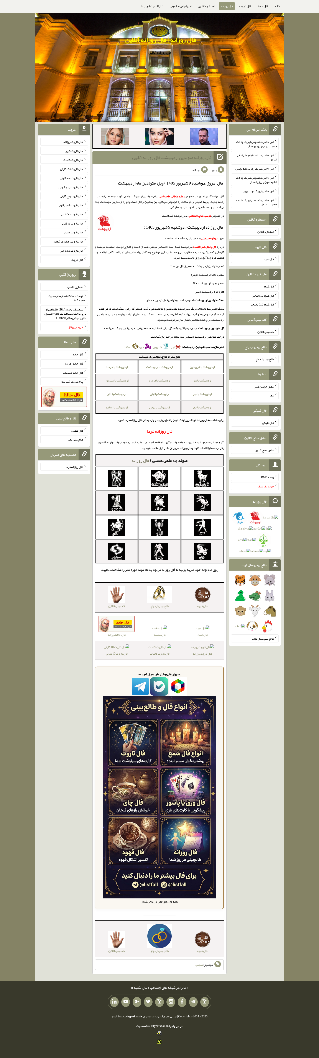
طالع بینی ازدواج (264, 359)
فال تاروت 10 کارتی (117, 653)
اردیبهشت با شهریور (116, 380)
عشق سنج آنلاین (264, 450)
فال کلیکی (268, 423)
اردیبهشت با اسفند (117, 407)
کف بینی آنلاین (265, 332)
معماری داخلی (75, 287)
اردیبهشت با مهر (202, 394)
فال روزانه (227, 6)
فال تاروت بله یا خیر (71, 251)
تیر (172, 347)
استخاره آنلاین (206, 6)
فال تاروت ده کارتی (72, 223)
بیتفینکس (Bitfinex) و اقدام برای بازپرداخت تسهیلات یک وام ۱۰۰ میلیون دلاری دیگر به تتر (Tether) (65, 313)
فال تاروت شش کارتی (70, 205)
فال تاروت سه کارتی (71, 178)
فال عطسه (160, 635)
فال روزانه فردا (74, 467)
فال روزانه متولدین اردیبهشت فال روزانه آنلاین (171, 157)
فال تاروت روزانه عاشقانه (68, 241)
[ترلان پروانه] (159, 137)
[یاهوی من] (204, 1002)
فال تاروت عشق (73, 232)
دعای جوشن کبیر (264, 386)
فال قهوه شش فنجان (262, 304)
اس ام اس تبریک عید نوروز (258, 191)
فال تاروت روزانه (202, 653)
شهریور (157, 347)
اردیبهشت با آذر (116, 394)
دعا (272, 395)
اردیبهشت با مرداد (159, 380)
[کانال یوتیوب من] (125, 1002)
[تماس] (159, 1002)
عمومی (199, 965)
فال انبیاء (202, 635)
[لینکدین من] (114, 1002)
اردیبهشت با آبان (159, 394)
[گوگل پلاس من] (137, 1002)
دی (142, 347)
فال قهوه (269, 286)
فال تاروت (245, 6)
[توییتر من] (148, 1002)
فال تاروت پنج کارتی (71, 196)
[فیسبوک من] (182, 1002)
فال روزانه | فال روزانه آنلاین (160, 39)
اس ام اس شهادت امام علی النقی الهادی (257, 157)
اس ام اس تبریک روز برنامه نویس (254, 168)
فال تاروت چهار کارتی (71, 187)
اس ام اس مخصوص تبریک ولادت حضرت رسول (256, 202)
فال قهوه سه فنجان (263, 295)
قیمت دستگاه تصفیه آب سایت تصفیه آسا (67, 298)
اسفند (128, 347)
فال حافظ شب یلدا (72, 372)
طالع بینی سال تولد (263, 638)
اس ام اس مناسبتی (180, 6)
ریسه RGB (267, 477)
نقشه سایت (143, 1026)
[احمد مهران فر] (204, 137)
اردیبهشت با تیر (202, 380)
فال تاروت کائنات (159, 653)
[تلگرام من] (193, 1002)
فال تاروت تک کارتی (71, 169)
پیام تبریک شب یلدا (72, 381)
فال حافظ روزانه (74, 363)
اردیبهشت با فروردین (202, 367)
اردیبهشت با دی (202, 407)
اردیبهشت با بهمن (159, 407)
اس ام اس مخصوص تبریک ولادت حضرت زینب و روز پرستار (256, 144)
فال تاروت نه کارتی (72, 214)
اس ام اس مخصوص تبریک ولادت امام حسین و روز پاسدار (256, 180)
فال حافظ (263, 6)
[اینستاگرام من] (170, 1002)
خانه (277, 6)
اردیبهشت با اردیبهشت (159, 367)
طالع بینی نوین (75, 439)
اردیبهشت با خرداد (117, 367)
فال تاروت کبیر (74, 151)
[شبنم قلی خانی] (115, 137)
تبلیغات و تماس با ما (152, 6)
